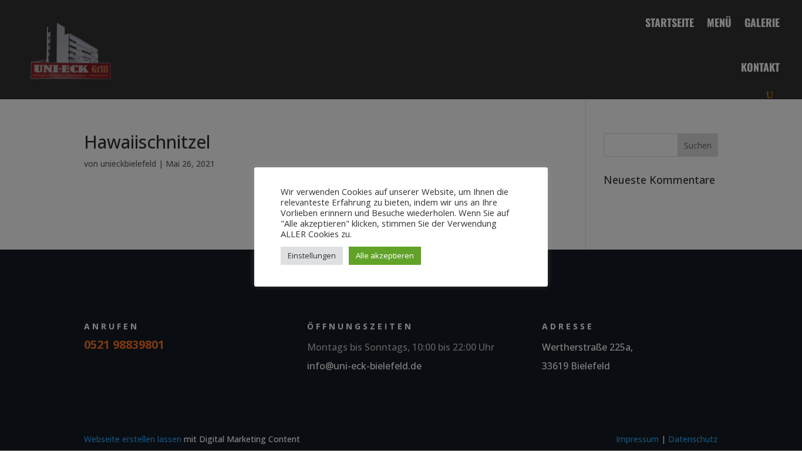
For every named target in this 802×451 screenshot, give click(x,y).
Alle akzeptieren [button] (385, 255)
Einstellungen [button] (312, 255)
